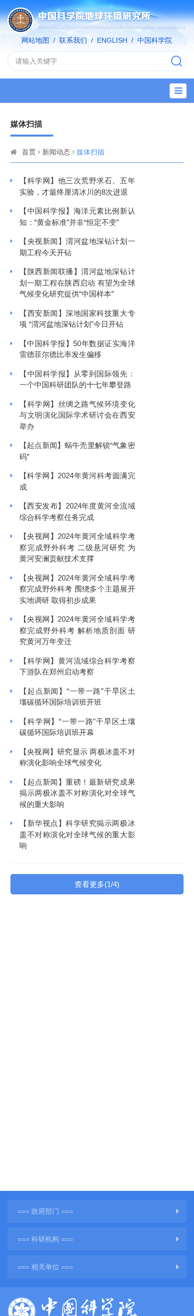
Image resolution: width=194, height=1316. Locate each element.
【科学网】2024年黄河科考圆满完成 (77, 481)
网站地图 (35, 40)
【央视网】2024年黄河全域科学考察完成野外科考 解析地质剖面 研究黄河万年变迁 (77, 630)
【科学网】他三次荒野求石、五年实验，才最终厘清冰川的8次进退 (77, 186)
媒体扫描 (90, 152)
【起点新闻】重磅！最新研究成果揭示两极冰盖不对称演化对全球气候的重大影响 (77, 793)
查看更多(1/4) (97, 884)
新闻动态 (56, 152)
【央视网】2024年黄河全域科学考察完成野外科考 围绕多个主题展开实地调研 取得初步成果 (77, 589)
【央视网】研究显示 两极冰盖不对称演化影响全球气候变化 (77, 757)
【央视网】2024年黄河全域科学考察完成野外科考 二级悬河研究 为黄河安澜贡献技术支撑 (77, 547)
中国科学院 (154, 40)
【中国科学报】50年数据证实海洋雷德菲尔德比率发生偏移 (77, 349)
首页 (29, 152)
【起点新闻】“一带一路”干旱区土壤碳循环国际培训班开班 (77, 697)
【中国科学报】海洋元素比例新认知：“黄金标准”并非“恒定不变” (77, 216)
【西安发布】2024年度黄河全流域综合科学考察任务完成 (77, 511)
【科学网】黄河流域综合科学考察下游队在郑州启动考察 (77, 666)
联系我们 (73, 40)
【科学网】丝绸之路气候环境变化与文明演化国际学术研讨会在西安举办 (77, 415)
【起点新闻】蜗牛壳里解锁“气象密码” (77, 451)
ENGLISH (112, 40)
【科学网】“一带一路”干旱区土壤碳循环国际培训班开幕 (77, 727)
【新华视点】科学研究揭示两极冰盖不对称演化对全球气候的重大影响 (77, 834)
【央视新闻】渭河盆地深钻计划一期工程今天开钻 (77, 247)
